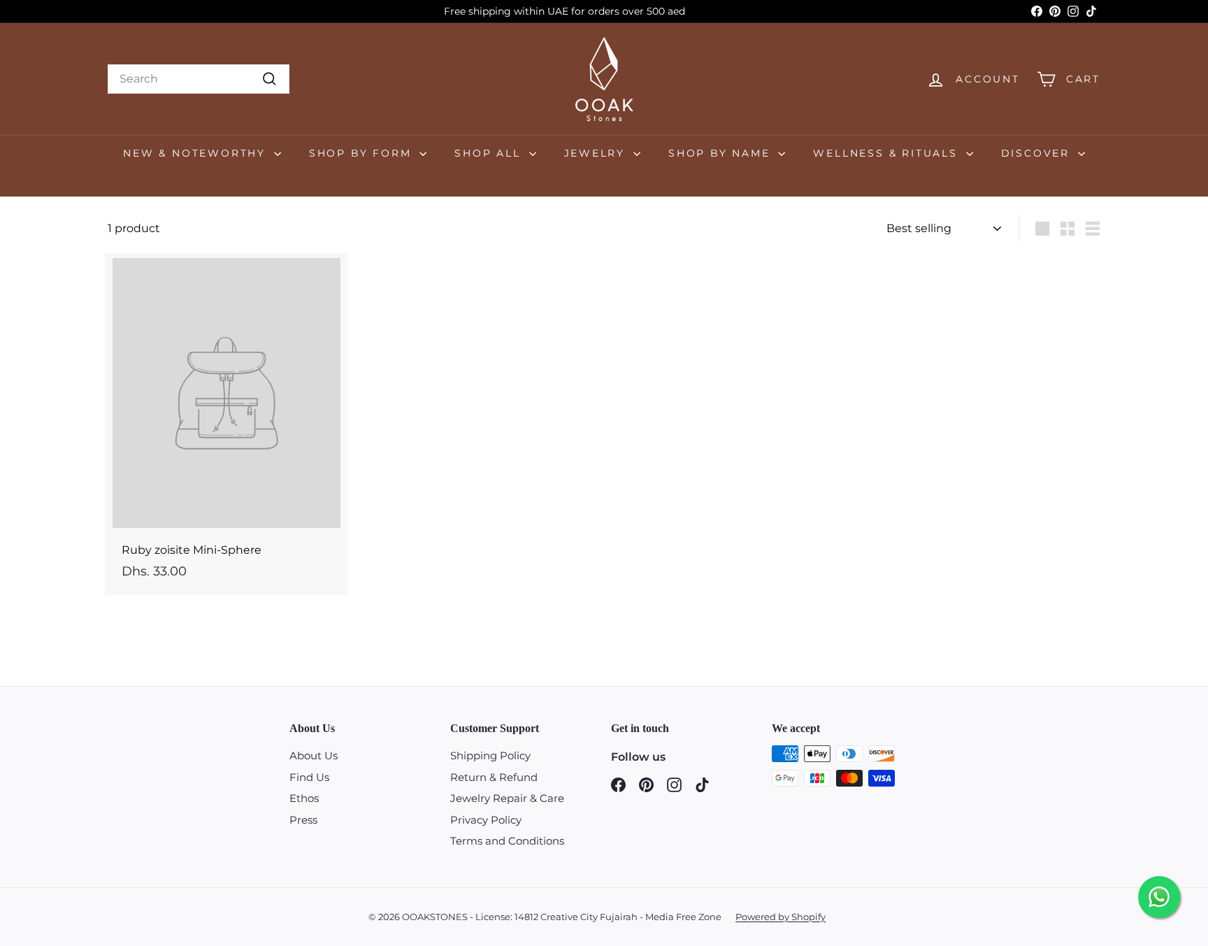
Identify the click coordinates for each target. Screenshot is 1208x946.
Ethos (304, 798)
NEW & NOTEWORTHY (197, 153)
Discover (1037, 153)
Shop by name (721, 153)
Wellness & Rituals (887, 153)
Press (303, 819)
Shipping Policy (490, 755)
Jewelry (597, 153)
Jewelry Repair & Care (507, 798)
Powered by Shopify (780, 916)
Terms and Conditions (507, 840)
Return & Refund (494, 777)
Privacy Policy (486, 819)
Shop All (489, 153)
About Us (313, 755)
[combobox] (198, 79)
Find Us (309, 777)
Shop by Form (362, 153)
